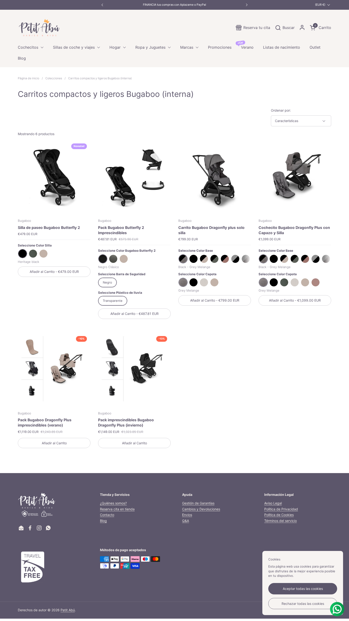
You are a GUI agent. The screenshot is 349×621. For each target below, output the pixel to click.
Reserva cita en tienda (117, 509)
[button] (285, 28)
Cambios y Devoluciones (201, 509)
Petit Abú (68, 610)
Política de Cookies (279, 515)
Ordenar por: (281, 110)
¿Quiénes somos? (113, 503)
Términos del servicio (280, 521)
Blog (103, 521)
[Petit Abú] (39, 27)
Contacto (107, 515)
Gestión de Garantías (198, 503)
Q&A (185, 521)
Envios (187, 515)
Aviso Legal (273, 503)
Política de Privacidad (281, 509)
